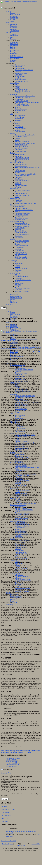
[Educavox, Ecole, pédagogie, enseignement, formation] (19, 2)
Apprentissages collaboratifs (24, 370)
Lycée (12, 601)
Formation (13, 394)
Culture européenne (21, 576)
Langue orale (19, 427)
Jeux (11, 414)
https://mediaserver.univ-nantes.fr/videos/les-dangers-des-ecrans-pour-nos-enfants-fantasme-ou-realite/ (20, 751)
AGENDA (5, 821)
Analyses (13, 334)
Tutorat (17, 412)
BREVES (4, 818)
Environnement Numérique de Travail (27, 467)
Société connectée (11, 760)
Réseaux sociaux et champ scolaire (26, 503)
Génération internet (12, 761)
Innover (8, 322)
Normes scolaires (20, 552)
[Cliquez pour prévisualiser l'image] (21, 332)
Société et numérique (12, 763)
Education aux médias (22, 441)
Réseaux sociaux (11, 766)
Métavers (18, 529)
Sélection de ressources (18, 505)
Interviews (13, 316)
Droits (17, 440)
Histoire (17, 511)
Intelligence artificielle (22, 526)
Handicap (18, 549)
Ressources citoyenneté (22, 513)
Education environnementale (24, 510)
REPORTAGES (6, 815)
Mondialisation (19, 550)
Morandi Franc (16, 328)
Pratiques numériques (13, 758)
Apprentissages (20, 368)
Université (13, 602)
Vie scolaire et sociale (12, 764)
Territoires (13, 560)
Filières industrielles (16, 357)
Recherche (13, 329)
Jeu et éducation (20, 415)
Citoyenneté (19, 575)
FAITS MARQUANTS (8, 809)
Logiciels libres (19, 527)
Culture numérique (21, 373)
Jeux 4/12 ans (19, 417)
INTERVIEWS (6, 812)
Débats (8, 326)
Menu (4, 308)
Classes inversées (21, 466)
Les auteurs (9, 604)
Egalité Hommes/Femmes (23, 580)
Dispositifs (13, 326)
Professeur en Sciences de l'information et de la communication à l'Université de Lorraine (21, 348)
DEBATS (4, 806)
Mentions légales (7, 844)
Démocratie (18, 578)
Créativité (18, 371)
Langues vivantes (20, 428)
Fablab (17, 469)
